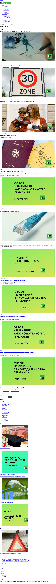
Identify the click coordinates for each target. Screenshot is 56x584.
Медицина (5, 12)
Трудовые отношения (5, 420)
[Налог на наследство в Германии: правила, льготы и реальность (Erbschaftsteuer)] (28, 515)
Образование (5, 19)
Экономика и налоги (7, 16)
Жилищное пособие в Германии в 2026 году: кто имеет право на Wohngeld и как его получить (16, 558)
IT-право (5, 18)
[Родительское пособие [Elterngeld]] (28, 118)
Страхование (5, 20)
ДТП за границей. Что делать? (6, 554)
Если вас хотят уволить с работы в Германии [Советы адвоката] (12, 476)
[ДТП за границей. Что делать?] (28, 541)
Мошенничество (4, 409)
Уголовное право (6, 10)
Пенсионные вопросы (7, 21)
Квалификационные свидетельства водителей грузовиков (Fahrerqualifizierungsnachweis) (15, 561)
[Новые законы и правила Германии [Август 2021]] (28, 371)
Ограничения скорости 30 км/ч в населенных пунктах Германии (15, 99)
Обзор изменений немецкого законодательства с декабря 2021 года (16, 207)
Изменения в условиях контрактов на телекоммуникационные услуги (16, 243)
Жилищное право (6, 13)
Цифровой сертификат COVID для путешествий (11, 171)
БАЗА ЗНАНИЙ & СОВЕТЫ (6, 15)
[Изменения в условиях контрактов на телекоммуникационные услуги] (28, 226)
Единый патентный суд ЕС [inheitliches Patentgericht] (12, 280)
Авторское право (6, 11)
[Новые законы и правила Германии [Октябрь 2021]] (28, 299)
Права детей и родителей (5, 414)
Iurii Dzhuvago (13, 67)
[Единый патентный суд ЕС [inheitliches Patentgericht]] (28, 263)
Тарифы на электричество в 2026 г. (6, 502)
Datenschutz (1, 568)
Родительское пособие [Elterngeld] (8, 135)
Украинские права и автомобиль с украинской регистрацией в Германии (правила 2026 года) (16, 560)
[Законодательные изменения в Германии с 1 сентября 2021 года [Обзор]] (28, 335)
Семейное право (2, 133)
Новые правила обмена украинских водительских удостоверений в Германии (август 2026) (15, 559)
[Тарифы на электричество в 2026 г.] (28, 489)
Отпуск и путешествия (5, 412)
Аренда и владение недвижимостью (7, 403)
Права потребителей (7, 17)
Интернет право (4, 407)
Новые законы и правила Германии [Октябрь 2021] (12, 316)
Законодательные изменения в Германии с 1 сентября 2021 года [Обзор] (17, 352)
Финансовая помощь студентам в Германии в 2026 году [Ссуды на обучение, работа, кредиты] (18, 449)
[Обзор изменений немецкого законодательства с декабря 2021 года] (28, 191)
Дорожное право (2, 97)
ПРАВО (3, 5)
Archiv (1, 169)
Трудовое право (6, 6)
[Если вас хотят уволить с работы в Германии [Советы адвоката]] (28, 462)
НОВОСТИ (3, 410)
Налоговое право (6, 8)
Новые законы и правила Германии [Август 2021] (12, 387)
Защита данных (6, 9)
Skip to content (2, 0)
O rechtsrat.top (2, 565)
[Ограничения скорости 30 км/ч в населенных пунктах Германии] (28, 82)
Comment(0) (17, 67)
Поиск (1, 395)
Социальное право (6, 7)
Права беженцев (4, 14)
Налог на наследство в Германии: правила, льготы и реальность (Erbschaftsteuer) (15, 528)
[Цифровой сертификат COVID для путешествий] (28, 154)
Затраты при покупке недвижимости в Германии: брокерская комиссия (17, 63)
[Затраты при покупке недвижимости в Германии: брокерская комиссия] (28, 46)
